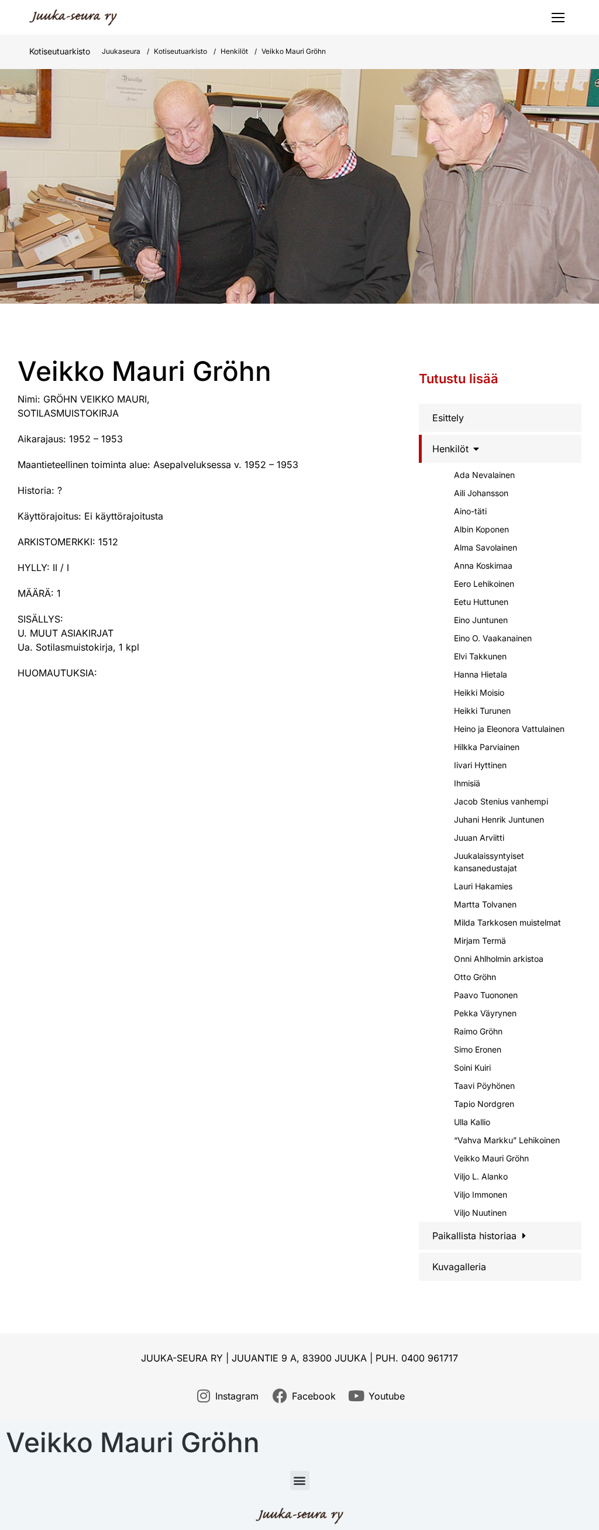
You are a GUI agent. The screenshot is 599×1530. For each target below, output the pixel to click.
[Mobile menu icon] (558, 17)
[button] (299, 1480)
